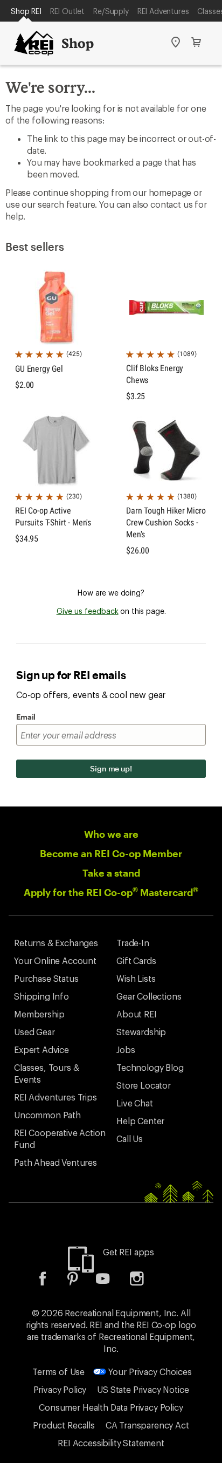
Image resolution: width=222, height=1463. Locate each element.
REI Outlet (67, 11)
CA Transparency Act (147, 1425)
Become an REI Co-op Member (111, 853)
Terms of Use (58, 1371)
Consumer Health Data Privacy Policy (111, 1407)
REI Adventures (163, 11)
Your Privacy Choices (149, 1371)
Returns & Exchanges (56, 943)
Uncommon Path (47, 1115)
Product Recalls (64, 1425)
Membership (39, 1014)
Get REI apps (128, 1252)
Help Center (140, 1121)
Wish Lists (135, 978)
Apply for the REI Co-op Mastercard (111, 892)
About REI (136, 1014)
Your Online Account (55, 960)
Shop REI (26, 11)
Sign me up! (111, 768)
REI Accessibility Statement (111, 1443)
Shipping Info (41, 996)
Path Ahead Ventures (55, 1162)
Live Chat (134, 1103)
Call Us (129, 1138)
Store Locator (143, 1085)
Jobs (125, 1049)
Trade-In (132, 943)
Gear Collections (148, 996)
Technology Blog (150, 1067)
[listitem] (51, 1282)
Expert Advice (41, 1049)
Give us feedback (88, 611)
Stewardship (141, 1032)
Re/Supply (111, 11)
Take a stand (111, 873)
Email (26, 716)
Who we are (111, 834)
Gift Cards (136, 960)
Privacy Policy (60, 1389)
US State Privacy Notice (143, 1389)
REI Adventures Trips (55, 1097)
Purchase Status (46, 978)
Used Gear (34, 1032)
